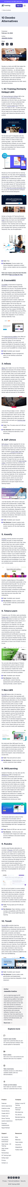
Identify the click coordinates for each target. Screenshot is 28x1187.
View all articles (7, 10)
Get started (5, 1137)
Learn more (19, 1)
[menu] (24, 6)
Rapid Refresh (6, 1128)
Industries (18, 1145)
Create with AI (5, 1113)
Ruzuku (10, 850)
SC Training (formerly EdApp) (10, 96)
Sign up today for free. (16, 274)
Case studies (19, 1142)
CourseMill (5, 285)
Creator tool (5, 1116)
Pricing (4, 1160)
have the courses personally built (15, 188)
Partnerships (5, 1153)
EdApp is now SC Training (20, 1104)
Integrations (18, 1147)
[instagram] (19, 1178)
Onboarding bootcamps (5, 1140)
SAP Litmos (5, 444)
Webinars (18, 1140)
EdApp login (5, 1158)
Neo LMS (4, 694)
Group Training (6, 1118)
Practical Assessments (5, 1124)
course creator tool (12, 106)
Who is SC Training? (18, 1108)
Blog (16, 1137)
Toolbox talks (19, 1150)
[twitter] (14, 1178)
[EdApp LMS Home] (6, 5)
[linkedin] (9, 1178)
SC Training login (6, 1155)
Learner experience (7, 1121)
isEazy (3, 368)
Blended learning (20, 1117)
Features (4, 1103)
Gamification (18, 1119)
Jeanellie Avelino (7, 38)
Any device (18, 1114)
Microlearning (19, 1112)
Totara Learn (5, 617)
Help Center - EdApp (5, 1149)
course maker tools (16, 451)
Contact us (5, 1163)
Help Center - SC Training (6, 1145)
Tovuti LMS (5, 925)
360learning (5, 775)
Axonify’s (4, 538)
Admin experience (7, 1106)
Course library (5, 1111)
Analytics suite (6, 1108)
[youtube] (11, 1178)
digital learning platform (11, 336)
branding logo (21, 420)
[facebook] (16, 1178)
